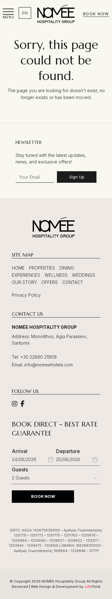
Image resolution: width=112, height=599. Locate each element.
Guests (20, 469)
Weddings (83, 275)
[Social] (14, 404)
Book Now (96, 14)
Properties (42, 268)
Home (18, 268)
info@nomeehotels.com (48, 364)
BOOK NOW (43, 496)
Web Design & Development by (65, 586)
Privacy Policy (26, 295)
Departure (68, 451)
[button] (8, 14)
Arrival (19, 451)
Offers (49, 282)
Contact (72, 282)
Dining (66, 268)
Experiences (26, 275)
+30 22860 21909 (38, 357)
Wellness (56, 275)
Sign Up (76, 176)
